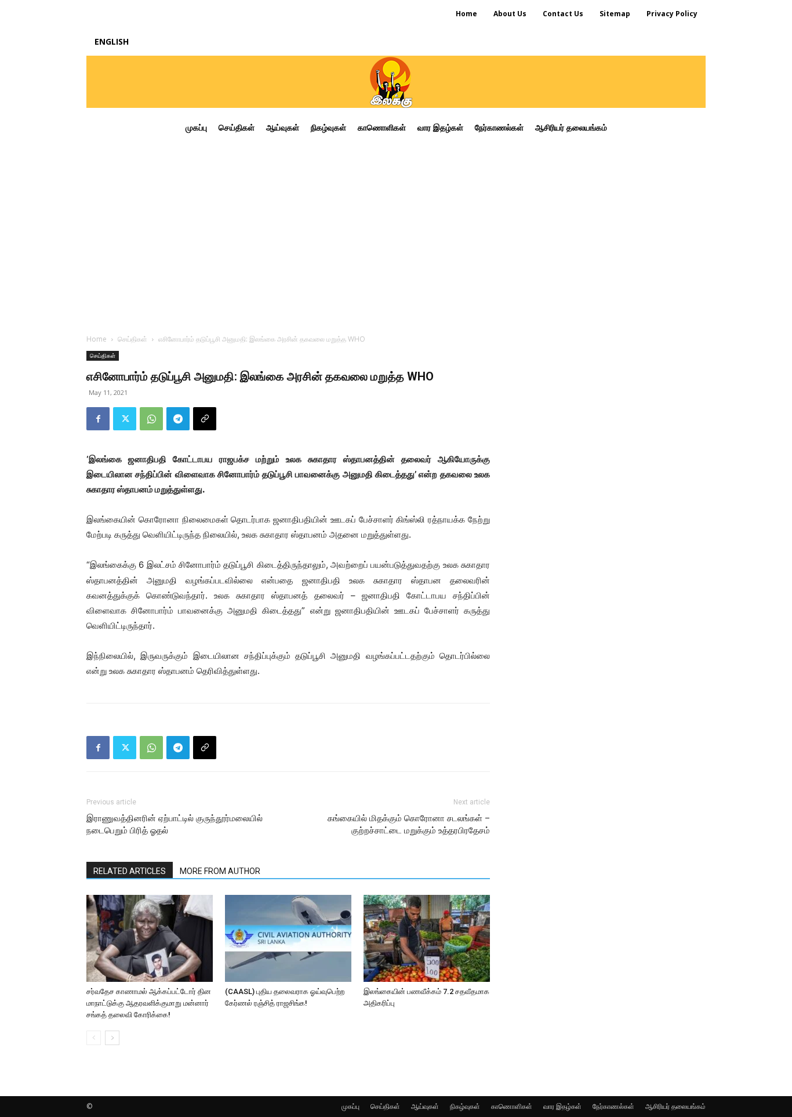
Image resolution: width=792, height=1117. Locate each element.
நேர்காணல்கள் (613, 1106)
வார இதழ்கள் (562, 1106)
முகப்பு (350, 1106)
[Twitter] (124, 418)
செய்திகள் (132, 339)
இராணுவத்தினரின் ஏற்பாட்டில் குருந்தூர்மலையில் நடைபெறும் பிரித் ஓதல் (174, 824)
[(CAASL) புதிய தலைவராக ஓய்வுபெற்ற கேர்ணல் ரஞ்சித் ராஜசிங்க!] (288, 938)
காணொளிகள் (511, 1106)
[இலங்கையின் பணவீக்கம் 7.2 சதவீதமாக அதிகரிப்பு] (427, 938)
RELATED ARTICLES (129, 871)
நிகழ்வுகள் (465, 1106)
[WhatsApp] (151, 418)
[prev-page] (93, 1038)
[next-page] (112, 1038)
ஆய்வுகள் (425, 1106)
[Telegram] (178, 418)
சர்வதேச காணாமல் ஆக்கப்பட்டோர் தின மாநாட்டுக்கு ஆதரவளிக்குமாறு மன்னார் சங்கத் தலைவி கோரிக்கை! (148, 1003)
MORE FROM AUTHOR (220, 871)
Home (96, 339)
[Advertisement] (396, 234)
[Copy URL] (204, 418)
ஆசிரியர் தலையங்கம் (675, 1106)
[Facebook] (98, 418)
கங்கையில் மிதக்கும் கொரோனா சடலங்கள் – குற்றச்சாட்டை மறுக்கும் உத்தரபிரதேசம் (409, 824)
